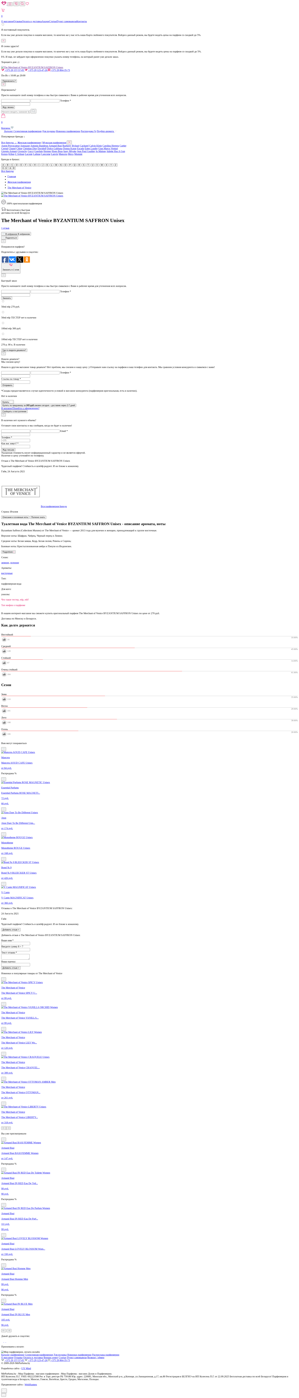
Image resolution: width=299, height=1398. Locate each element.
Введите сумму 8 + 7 (12, 946)
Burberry (66, 145)
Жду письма (8, 450)
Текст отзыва (9, 952)
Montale (78, 154)
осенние (14, 562)
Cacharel (84, 145)
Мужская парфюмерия (54, 142)
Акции (45, 21)
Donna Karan (69, 148)
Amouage (25, 145)
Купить (6, 402)
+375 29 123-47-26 (38, 70)
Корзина (6, 125)
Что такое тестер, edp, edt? (15, 599)
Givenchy (22, 151)
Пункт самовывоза (66, 21)
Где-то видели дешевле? (14, 350)
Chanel (12, 148)
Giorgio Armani (9, 151)
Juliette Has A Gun (116, 151)
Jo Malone (101, 151)
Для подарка (48, 131)
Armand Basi (55, 145)
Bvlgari (75, 145)
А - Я (12, 168)
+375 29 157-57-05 (14, 70)
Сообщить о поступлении (14, 411)
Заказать (6, 298)
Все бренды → (9, 142)
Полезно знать (38, 517)
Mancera (63, 154)
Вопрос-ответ (51, 1357)
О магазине (7, 21)
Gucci (31, 151)
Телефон (65, 100)
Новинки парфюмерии (68, 131)
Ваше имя (7, 940)
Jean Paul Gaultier (86, 151)
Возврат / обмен (95, 1357)
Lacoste (29, 154)
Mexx (71, 154)
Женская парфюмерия (29, 142)
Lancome (45, 154)
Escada (80, 148)
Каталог (9, 131)
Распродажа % (88, 131)
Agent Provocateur (10, 145)
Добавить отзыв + (10, 930)
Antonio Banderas (39, 145)
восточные (7, 573)
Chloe (19, 148)
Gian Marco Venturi (108, 148)
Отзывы (17, 21)
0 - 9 (4, 168)
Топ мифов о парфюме (13, 605)
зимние (5, 562)
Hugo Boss (57, 151)
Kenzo (4, 154)
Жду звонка (8, 107)
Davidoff (42, 148)
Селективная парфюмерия (27, 131)
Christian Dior (30, 148)
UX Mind (26, 1368)
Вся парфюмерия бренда (54, 506)
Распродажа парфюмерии (105, 1354)
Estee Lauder (91, 148)
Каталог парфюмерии (12, 1354)
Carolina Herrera (110, 145)
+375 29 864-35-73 (60, 70)
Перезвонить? (9, 81)
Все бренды (7, 171)
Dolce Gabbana (54, 148)
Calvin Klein (95, 145)
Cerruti (4, 148)
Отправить (7, 385)
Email (64, 431)
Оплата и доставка (32, 21)
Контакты (81, 21)
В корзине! (20, 408)
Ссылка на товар (11, 379)
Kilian (11, 154)
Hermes (47, 151)
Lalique (37, 154)
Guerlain (38, 151)
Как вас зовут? (10, 443)
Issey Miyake (69, 151)
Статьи (53, 21)
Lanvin (54, 154)
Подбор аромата (105, 131)
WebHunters (31, 1384)
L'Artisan (19, 154)
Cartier (123, 145)
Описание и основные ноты (15, 517)
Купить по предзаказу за (38, 405)
